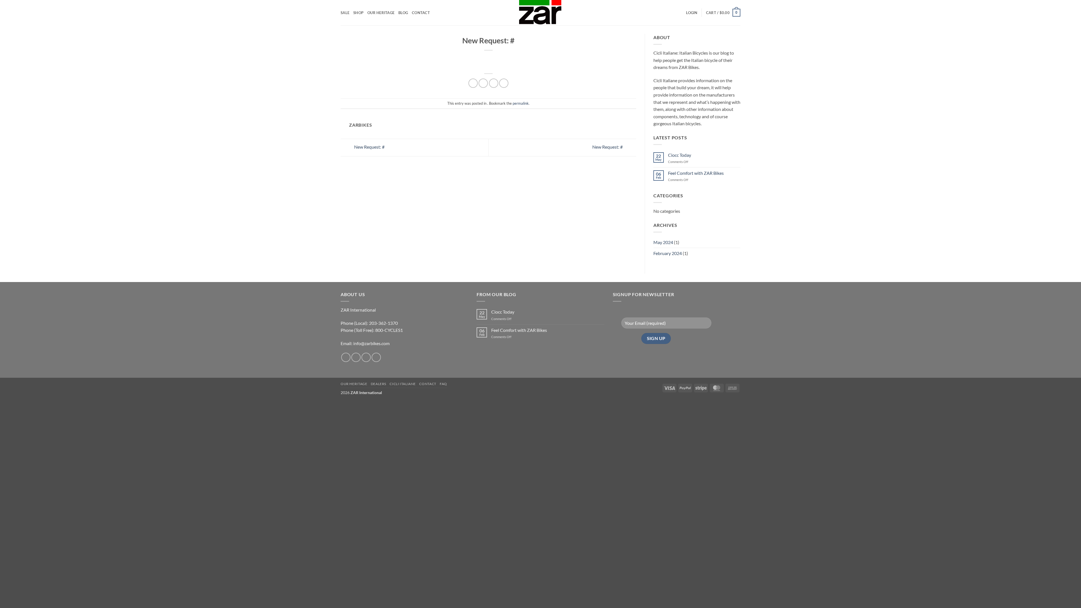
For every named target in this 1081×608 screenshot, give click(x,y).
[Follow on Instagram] (356, 357)
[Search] (680, 12)
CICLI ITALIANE (403, 384)
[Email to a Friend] (493, 83)
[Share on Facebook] (473, 83)
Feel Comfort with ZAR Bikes (696, 173)
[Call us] (376, 357)
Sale (345, 12)
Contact (421, 12)
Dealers (378, 384)
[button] (691, 13)
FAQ (443, 384)
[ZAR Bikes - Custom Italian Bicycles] (540, 12)
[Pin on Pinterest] (503, 83)
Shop (358, 12)
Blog (403, 12)
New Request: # (369, 146)
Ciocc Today (679, 155)
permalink (521, 103)
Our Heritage (380, 12)
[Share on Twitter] (483, 83)
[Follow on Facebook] (345, 357)
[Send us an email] (366, 357)
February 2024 (667, 253)
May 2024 (663, 242)
